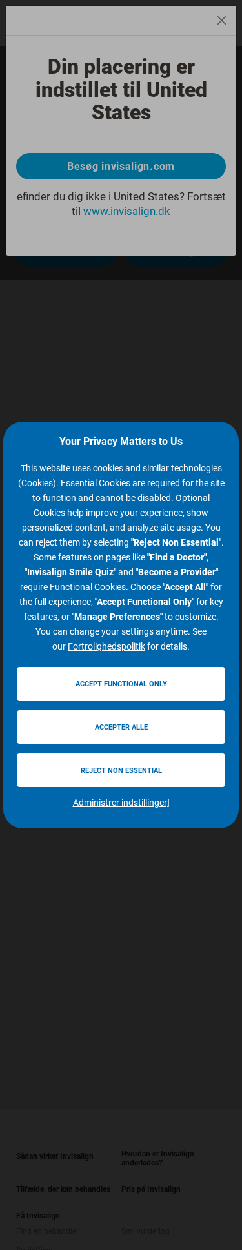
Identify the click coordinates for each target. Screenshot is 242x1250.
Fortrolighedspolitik (106, 646)
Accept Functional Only (121, 684)
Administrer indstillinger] (121, 802)
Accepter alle (121, 727)
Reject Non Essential (121, 770)
